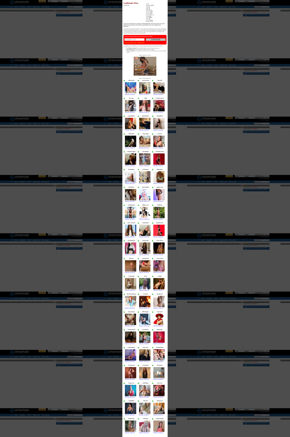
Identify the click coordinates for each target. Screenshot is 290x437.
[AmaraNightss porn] (144, 164)
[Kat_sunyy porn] (130, 111)
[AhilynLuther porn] (130, 93)
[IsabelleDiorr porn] (130, 200)
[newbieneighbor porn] (130, 360)
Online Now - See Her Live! (130, 94)
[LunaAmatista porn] (130, 378)
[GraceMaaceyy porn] (144, 342)
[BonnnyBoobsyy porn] (144, 128)
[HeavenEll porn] (159, 93)
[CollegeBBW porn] (130, 413)
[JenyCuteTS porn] (159, 324)
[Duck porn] (144, 289)
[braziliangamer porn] (130, 217)
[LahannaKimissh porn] (130, 342)
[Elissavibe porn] (144, 413)
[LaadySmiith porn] (130, 289)
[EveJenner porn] (144, 306)
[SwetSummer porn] (144, 378)
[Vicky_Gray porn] (159, 395)
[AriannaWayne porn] (130, 324)
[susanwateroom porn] (144, 93)
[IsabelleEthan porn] (130, 431)
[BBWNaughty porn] (144, 324)
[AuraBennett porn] (144, 395)
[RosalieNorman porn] (159, 235)
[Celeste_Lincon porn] (159, 271)
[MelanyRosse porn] (159, 182)
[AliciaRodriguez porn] (159, 360)
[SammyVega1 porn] (144, 253)
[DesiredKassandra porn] (159, 164)
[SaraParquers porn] (144, 182)
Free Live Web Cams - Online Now (134, 43)
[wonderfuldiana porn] (130, 128)
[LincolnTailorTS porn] (130, 253)
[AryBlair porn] (159, 289)
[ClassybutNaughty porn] (130, 164)
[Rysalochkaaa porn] (130, 182)
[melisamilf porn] (144, 431)
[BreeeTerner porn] (159, 378)
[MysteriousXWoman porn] (130, 306)
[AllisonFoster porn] (159, 413)
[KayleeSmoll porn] (144, 235)
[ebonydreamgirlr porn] (159, 431)
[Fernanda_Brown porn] (159, 111)
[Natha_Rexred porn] (159, 253)
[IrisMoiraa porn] (159, 217)
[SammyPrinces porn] (144, 271)
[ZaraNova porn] (159, 146)
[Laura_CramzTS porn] (130, 235)
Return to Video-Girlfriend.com (145, 78)
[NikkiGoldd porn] (130, 146)
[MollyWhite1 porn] (159, 342)
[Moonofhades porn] (159, 128)
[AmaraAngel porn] (144, 146)
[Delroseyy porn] (130, 271)
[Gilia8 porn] (144, 111)
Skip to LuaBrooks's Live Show (145, 55)
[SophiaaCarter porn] (159, 200)
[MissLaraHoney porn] (144, 200)
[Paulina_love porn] (130, 395)
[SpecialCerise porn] (159, 306)
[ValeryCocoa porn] (144, 360)
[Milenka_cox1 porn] (144, 217)
